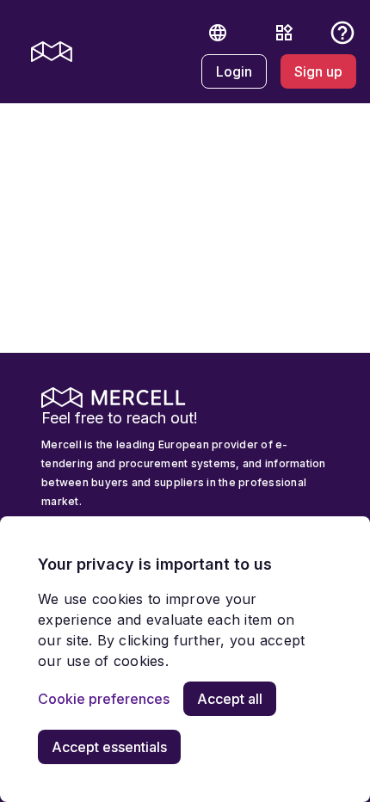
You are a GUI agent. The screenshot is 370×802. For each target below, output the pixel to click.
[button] (217, 32)
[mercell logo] (51, 51)
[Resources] (284, 32)
